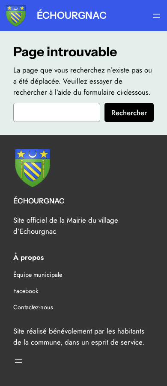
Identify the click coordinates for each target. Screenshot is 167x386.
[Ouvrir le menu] (157, 16)
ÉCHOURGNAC (72, 15)
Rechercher (129, 112)
